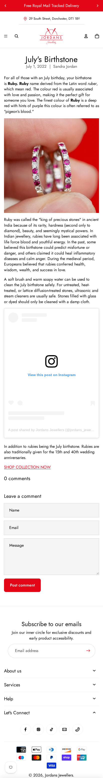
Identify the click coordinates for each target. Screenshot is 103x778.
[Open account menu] (86, 36)
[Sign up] (88, 650)
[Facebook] (25, 729)
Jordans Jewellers (59, 775)
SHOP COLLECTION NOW (27, 467)
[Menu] (6, 36)
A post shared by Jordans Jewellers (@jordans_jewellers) (53, 430)
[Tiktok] (51, 729)
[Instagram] (38, 729)
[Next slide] (97, 5)
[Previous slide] (5, 5)
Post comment (22, 585)
